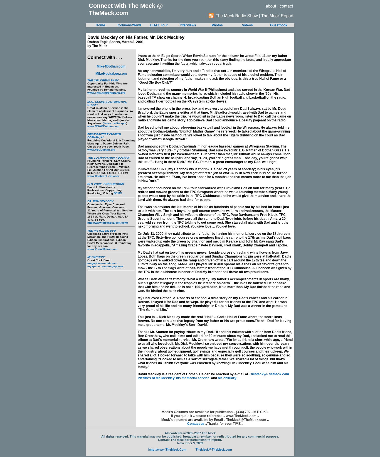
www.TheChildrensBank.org (106, 92)
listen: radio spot (114, 123)
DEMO (118, 193)
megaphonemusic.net (102, 263)
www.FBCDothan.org (101, 149)
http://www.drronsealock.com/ (107, 222)
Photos (217, 25)
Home (100, 25)
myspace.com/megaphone (105, 266)
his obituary (227, 378)
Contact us (195, 424)
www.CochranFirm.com (103, 176)
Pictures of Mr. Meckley (156, 378)
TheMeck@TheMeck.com (269, 374)
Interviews (188, 25)
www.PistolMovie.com (102, 249)
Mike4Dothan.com (111, 66)
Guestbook (278, 25)
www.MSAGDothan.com (103, 126)
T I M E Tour (159, 25)
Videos (247, 25)
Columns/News (130, 25)
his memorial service (192, 378)
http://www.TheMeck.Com (167, 449)
